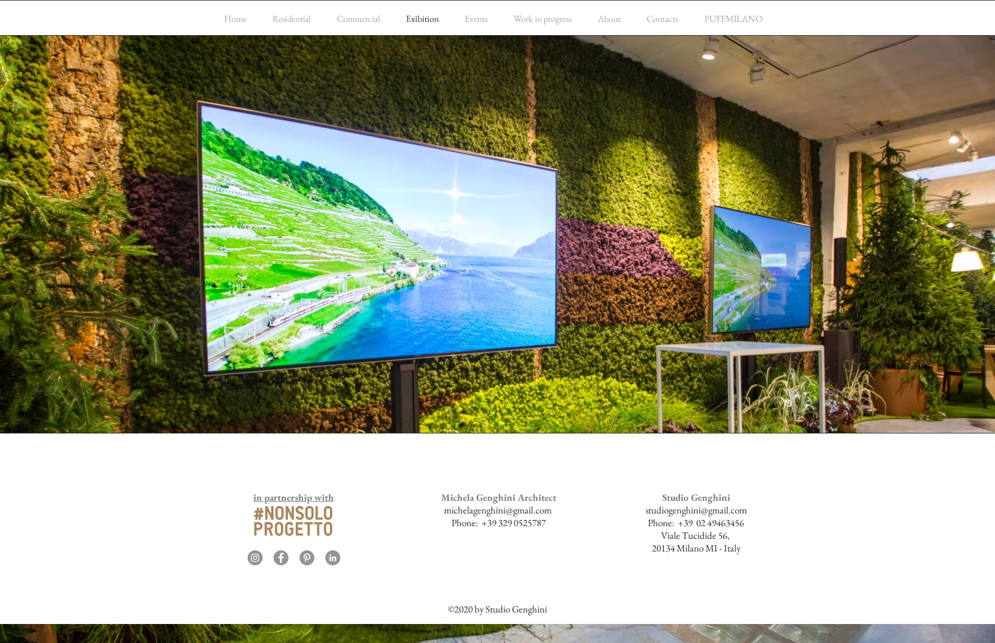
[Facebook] (281, 557)
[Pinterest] (306, 557)
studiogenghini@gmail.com (696, 510)
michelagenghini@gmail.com (498, 510)
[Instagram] (255, 557)
